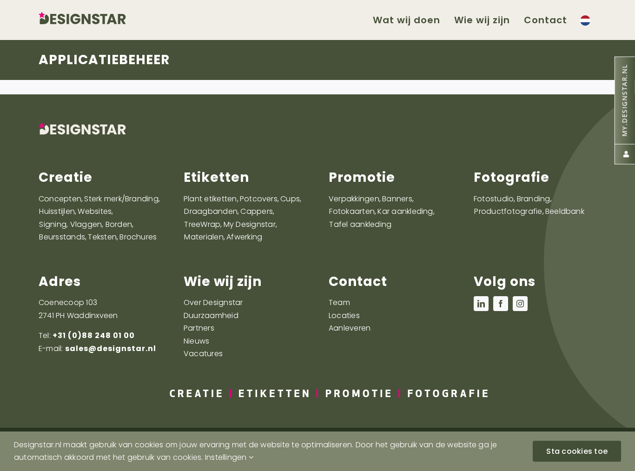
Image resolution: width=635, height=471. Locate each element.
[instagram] (520, 303)
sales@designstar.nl (110, 348)
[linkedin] (481, 303)
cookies (187, 457)
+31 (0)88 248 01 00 (94, 335)
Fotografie (511, 177)
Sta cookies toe (577, 451)
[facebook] (500, 303)
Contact (358, 281)
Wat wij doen (406, 20)
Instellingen (227, 457)
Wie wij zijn (223, 281)
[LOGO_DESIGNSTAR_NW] (97, 15)
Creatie (66, 177)
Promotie (362, 177)
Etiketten (216, 177)
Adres (60, 281)
